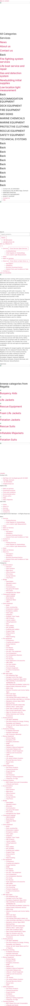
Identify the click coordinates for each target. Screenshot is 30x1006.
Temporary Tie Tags (12, 778)
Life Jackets (9, 756)
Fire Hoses (9, 657)
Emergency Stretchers (12, 741)
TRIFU (8, 601)
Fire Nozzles (9, 659)
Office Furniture (10, 572)
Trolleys (8, 635)
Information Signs (11, 695)
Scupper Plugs (10, 631)
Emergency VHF (11, 740)
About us (5, 46)
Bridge (5, 579)
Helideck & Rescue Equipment (15, 747)
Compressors (10, 640)
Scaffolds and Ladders (12, 629)
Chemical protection (12, 769)
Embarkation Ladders (12, 609)
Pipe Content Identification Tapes (16, 710)
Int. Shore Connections (12, 670)
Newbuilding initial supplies (11, 82)
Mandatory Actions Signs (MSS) (15, 701)
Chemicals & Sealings (9, 594)
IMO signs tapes (7, 673)
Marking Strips (10, 703)
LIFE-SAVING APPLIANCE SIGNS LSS (17, 697)
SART (7, 764)
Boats (7, 605)
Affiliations (9, 533)
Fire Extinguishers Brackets (14, 655)
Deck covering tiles (11, 607)
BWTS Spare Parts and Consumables (17, 782)
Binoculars (9, 585)
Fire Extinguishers (11, 653)
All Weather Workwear (12, 730)
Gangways (9, 614)
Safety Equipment (8, 765)
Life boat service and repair (12, 67)
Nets (7, 624)
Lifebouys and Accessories (14, 752)
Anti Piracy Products (12, 767)
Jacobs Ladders (10, 620)
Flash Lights (9, 612)
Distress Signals (10, 738)
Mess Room (9, 570)
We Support (9, 531)
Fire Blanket (9, 647)
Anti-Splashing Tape (12, 675)
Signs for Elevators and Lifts (14, 712)
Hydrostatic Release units (13, 749)
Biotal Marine (10, 598)
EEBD (7, 646)
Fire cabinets (10, 649)
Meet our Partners (8, 527)
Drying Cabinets (11, 576)
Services (5, 518)
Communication (10, 587)
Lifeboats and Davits (12, 784)
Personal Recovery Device (13, 760)
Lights (8, 754)
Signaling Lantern (11, 583)
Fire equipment (7, 638)
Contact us (6, 50)
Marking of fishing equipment (14, 776)
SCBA (7, 671)
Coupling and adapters (12, 642)
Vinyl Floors (9, 577)
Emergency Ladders (12, 611)
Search (2, 232)
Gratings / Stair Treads (12, 616)
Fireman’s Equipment (12, 668)
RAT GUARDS (10, 627)
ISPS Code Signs (11, 694)
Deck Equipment (8, 603)
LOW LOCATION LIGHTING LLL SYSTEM (18, 699)
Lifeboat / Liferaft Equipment (14, 751)
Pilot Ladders (10, 625)
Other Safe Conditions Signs (14, 708)
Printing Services (11, 520)
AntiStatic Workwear (12, 732)
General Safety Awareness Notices (16, 686)
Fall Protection (10, 775)
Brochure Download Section (14, 535)
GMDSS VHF (9, 745)
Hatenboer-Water (11, 600)
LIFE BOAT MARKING (12, 719)
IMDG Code (9, 688)
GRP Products (10, 618)
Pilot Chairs (9, 574)
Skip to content (4, 1)
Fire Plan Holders (11, 664)
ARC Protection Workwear (13, 734)
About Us (6, 529)
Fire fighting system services (11, 60)
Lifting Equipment (11, 622)
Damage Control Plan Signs (14, 677)
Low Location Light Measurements (16, 524)
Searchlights (9, 581)
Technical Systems (8, 780)
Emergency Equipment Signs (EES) (16, 679)
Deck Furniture (10, 568)
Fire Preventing (10, 666)
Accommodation (8, 565)
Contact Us (6, 539)
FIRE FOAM (9, 662)
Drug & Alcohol (10, 771)
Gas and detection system (10, 75)
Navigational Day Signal (13, 592)
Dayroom (9, 566)
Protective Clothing (8, 729)
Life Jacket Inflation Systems (14, 758)
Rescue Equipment (8, 736)
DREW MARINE (10, 596)
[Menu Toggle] (1, 246)
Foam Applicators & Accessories (15, 660)
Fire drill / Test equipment (13, 651)
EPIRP (8, 743)
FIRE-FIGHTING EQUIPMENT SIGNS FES (17, 684)
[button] (3, 364)
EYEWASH (9, 773)
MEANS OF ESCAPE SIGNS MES (15, 705)
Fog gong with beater (12, 589)
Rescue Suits (10, 762)
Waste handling (10, 636)
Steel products (10, 633)
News (3, 42)
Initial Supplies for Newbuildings (15, 522)
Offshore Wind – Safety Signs (14, 706)
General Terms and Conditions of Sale (17, 537)
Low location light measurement (10, 89)
